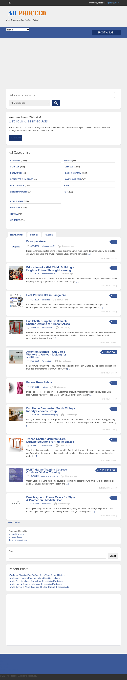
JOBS (66, 185)
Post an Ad (106, 32)
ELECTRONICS (17, 185)
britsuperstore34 (48, 246)
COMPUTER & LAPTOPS (21, 179)
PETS (66, 192)
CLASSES (34, 476)
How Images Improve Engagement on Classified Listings (34, 578)
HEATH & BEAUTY (72, 173)
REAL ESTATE (16, 201)
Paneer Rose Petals (39, 382)
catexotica (46, 300)
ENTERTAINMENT (18, 192)
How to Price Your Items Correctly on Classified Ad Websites (36, 581)
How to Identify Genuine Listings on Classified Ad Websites (35, 584)
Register (109, 3)
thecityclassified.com (18, 540)
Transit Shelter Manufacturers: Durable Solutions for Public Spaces (50, 440)
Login (116, 3)
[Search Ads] (56, 103)
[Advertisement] (63, 64)
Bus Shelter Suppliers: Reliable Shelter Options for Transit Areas (48, 322)
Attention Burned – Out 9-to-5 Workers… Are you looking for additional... (46, 354)
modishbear (46, 504)
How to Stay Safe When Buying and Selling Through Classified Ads (39, 587)
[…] (88, 254)
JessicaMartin (47, 327)
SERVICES (34, 246)
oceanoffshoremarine (49, 476)
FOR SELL (68, 167)
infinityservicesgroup (50, 415)
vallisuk (45, 387)
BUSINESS (34, 361)
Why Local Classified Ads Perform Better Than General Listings (37, 575)
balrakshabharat (48, 274)
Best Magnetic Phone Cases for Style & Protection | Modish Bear (50, 499)
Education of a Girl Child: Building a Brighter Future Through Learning (50, 269)
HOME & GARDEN (72, 179)
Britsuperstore (35, 241)
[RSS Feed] (9, 2)
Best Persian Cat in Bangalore (46, 295)
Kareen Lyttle (47, 361)
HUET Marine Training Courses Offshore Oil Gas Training (46, 471)
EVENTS (68, 160)
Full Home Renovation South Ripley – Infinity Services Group (50, 410)
